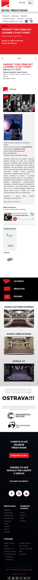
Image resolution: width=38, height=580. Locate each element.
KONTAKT (7, 532)
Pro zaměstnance (10, 554)
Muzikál (22, 521)
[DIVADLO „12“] (19, 372)
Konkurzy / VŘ (8, 549)
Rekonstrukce (23, 546)
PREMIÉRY (24, 16)
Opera (22, 512)
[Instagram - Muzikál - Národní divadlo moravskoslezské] (31, 21)
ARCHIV (6, 529)
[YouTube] (13, 578)
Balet (22, 518)
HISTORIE (29, 18)
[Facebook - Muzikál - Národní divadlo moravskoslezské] (26, 21)
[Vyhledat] (21, 578)
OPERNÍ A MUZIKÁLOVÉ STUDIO (13, 21)
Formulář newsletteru (19, 481)
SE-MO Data (23, 574)
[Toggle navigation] (30, 2)
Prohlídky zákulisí (25, 543)
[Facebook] (9, 578)
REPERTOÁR (15, 16)
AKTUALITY (20, 18)
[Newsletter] (25, 578)
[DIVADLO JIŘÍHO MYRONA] (19, 345)
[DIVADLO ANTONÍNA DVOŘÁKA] (19, 318)
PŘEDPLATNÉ (19, 289)
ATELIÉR (7, 526)
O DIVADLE (7, 521)
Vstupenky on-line (19, 455)
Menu (21, 2)
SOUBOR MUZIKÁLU (9, 18)
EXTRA (6, 524)
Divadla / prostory (10, 551)
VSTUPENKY (19, 281)
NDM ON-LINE (9, 518)
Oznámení (22, 554)
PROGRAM (6, 16)
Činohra (23, 515)
